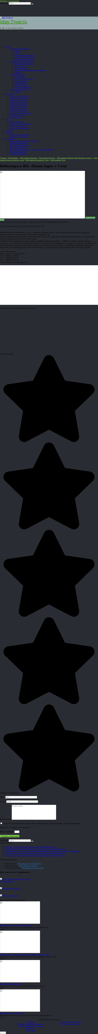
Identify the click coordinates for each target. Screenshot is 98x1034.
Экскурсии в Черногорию (20, 113)
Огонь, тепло (19, 66)
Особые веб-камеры (18, 154)
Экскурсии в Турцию (18, 111)
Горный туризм (20, 83)
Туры (7, 120)
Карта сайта (30, 1030)
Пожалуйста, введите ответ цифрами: (15, 827)
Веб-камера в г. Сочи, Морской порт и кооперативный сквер (24, 955)
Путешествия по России (24, 60)
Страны (17, 51)
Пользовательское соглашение (30, 1026)
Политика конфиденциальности (30, 1024)
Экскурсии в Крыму (18, 107)
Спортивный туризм (18, 75)
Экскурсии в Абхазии (18, 96)
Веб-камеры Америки (18, 143)
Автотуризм (19, 77)
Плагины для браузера (19, 137)
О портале (30, 1022)
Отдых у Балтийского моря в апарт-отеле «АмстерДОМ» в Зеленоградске (35, 853)
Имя (2, 797)
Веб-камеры (10, 139)
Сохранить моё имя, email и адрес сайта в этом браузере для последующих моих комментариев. (42, 823)
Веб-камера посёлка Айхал (33, 868)
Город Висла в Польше (28, 866)
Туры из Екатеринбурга (19, 128)
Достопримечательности (24, 55)
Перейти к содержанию (9, 1)
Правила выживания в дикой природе (29, 70)
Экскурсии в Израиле (18, 102)
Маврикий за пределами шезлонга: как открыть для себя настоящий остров (35, 849)
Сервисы (8, 132)
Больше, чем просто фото (70, 1022)
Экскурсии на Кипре (18, 105)
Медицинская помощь (23, 64)
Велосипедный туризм (23, 79)
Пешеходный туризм (22, 87)
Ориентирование (21, 68)
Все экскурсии (16, 117)
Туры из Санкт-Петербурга (21, 124)
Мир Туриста (13, 21)
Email (3, 801)
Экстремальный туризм (19, 90)
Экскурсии (9, 94)
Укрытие (18, 72)
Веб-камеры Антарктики (20, 145)
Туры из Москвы (16, 122)
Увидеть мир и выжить (70, 1024)
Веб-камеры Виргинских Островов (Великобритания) (32, 150)
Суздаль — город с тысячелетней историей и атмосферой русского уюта (34, 855)
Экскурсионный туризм (19, 49)
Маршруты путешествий (24, 57)
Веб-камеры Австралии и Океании (24, 141)
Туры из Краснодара (18, 126)
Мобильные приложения (20, 135)
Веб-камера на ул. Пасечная (11, 1013)
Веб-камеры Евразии (18, 152)
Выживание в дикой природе (21, 62)
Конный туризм (20, 85)
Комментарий (5, 819)
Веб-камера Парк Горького (11, 984)
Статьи (8, 47)
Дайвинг (18, 92)
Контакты (9, 130)
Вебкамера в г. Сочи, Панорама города (16, 925)
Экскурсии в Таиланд (18, 109)
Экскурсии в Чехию (18, 115)
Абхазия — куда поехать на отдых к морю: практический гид (30, 847)
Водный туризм (20, 81)
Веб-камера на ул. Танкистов (29, 864)
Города (17, 53)
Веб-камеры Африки (18, 148)
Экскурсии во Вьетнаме (19, 98)
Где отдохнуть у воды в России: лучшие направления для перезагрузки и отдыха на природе (42, 851)
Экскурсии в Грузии (18, 100)
